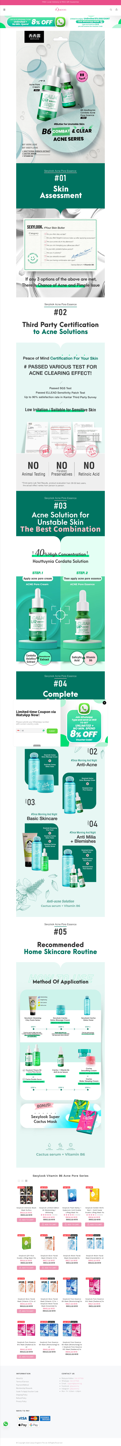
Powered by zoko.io (37, 745)
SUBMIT (52, 731)
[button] (18, 731)
